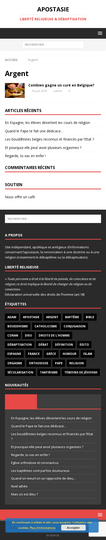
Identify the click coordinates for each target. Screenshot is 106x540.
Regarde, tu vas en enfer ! (25, 155)
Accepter (73, 527)
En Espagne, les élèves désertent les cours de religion (47, 122)
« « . (50, 284)
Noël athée (19, 486)
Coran (12, 335)
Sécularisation (20, 372)
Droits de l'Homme (54, 335)
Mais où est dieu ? (24, 494)
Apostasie (31, 317)
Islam (87, 354)
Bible (90, 317)
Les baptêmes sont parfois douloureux (40, 470)
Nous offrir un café (20, 197)
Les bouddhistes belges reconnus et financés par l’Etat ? (49, 139)
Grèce (51, 354)
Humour (69, 354)
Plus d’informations (42, 528)
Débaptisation (19, 344)
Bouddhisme (17, 326)
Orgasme (14, 363)
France (34, 354)
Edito (84, 344)
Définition (64, 344)
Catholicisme (46, 326)
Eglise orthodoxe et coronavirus (35, 462)
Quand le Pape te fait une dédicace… (34, 131)
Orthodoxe (38, 363)
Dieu (28, 335)
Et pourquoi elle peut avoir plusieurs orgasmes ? (43, 147)
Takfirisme (49, 372)
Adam (11, 317)
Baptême (72, 317)
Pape (59, 363)
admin (58, 91)
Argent (52, 317)
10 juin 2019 (39, 91)
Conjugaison (75, 326)
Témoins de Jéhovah (80, 372)
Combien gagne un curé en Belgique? (61, 85)
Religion (76, 363)
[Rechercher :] (53, 44)
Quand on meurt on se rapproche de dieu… (43, 478)
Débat (43, 344)
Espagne (14, 354)
